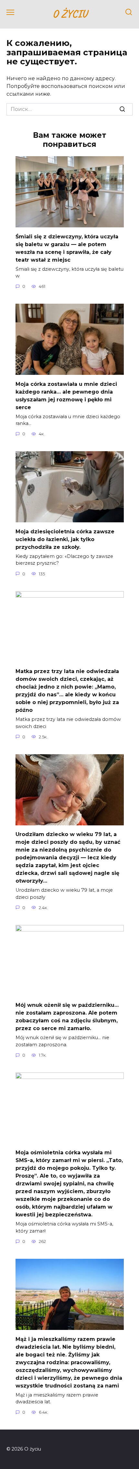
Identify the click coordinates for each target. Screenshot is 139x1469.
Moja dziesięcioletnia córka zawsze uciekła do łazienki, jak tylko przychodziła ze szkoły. (65, 539)
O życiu (69, 13)
